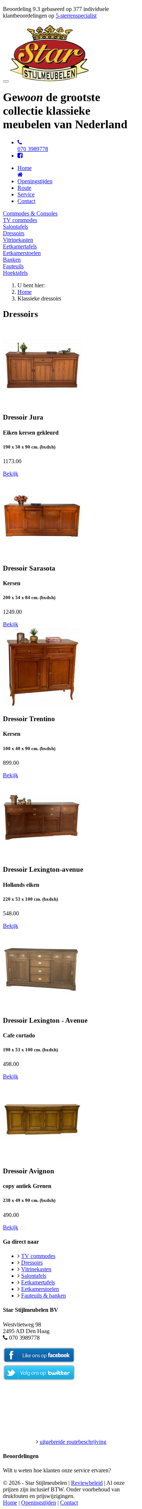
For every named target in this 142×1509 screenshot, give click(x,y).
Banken (12, 260)
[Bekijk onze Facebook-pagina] (20, 155)
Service (26, 194)
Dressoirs (13, 233)
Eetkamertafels (20, 246)
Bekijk (10, 474)
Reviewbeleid (87, 1483)
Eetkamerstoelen (22, 253)
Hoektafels (15, 273)
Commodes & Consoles (30, 213)
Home (24, 292)
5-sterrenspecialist (76, 15)
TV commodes (20, 220)
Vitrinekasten (18, 240)
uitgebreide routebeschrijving (73, 1442)
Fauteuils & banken (43, 1295)
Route (24, 188)
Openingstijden (34, 181)
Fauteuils (13, 266)
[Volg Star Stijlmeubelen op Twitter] (39, 1379)
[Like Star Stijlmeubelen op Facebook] (39, 1361)
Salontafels (15, 227)
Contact (26, 201)
